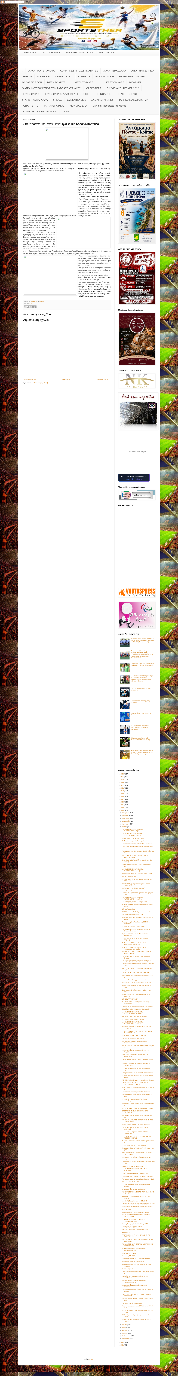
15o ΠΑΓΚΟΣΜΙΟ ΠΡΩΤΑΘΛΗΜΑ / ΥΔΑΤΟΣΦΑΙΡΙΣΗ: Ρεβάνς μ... (133, 830)
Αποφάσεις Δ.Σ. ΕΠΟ (128, 1256)
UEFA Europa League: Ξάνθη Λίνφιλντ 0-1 (135, 1145)
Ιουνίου (124, 1324)
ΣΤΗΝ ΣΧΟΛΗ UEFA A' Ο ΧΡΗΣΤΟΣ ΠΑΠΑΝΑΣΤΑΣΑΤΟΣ (133, 1220)
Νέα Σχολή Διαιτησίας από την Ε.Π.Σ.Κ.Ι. (134, 1201)
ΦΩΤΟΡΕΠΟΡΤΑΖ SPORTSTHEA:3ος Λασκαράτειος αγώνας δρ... (134, 943)
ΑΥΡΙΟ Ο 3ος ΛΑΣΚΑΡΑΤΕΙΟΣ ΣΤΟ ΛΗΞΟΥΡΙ (136, 983)
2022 (122, 785)
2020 (122, 791)
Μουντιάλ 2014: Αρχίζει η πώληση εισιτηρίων (136, 1124)
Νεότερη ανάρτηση (30, 379)
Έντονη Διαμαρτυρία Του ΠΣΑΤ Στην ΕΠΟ (135, 1224)
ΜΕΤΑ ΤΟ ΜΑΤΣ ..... (58, 82)
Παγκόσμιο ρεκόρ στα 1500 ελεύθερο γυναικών (137, 844)
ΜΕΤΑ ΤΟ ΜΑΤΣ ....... (86, 82)
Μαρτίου (125, 1333)
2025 (122, 777)
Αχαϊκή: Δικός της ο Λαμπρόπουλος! (133, 838)
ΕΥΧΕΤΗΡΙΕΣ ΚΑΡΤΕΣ (132, 76)
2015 (122, 804)
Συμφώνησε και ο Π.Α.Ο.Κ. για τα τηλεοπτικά (136, 1258)
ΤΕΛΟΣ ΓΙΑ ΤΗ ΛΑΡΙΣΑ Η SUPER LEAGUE (135, 972)
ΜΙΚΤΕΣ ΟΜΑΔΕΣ (113, 82)
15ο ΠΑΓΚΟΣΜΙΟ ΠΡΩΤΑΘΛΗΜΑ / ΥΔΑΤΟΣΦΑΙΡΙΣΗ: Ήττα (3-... (133, 870)
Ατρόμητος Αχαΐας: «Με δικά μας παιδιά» (134, 1016)
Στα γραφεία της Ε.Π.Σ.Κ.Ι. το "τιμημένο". (134, 1035)
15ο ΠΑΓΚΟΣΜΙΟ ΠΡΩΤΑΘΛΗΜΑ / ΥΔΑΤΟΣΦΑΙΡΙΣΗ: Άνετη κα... (133, 834)
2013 (122, 810)
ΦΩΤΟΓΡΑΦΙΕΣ (51, 52)
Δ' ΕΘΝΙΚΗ (43, 76)
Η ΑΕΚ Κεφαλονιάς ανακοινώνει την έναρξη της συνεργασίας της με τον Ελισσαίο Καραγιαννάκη (142, 752)
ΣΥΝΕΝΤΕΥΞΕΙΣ (76, 99)
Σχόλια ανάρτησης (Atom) (40, 383)
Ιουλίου (124, 827)
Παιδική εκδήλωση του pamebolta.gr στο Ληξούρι (137, 1006)
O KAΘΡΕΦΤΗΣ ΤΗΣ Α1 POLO (39, 111)
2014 (122, 807)
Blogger (91, 1359)
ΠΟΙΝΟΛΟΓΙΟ (104, 94)
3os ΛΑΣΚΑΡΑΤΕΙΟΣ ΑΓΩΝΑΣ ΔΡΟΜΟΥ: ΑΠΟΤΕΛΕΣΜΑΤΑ (135, 856)
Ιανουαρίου (126, 1338)
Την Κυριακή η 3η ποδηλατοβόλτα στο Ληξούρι (136, 961)
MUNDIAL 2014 (78, 105)
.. (22, 70)
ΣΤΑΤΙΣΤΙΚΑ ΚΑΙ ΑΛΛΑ (35, 99)
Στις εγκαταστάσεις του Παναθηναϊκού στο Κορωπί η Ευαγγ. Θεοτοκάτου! (142, 664)
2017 (122, 799)
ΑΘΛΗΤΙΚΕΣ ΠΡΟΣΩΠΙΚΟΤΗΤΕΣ (79, 70)
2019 (122, 793)
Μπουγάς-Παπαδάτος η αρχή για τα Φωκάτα (136, 980)
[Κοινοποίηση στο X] (30, 306)
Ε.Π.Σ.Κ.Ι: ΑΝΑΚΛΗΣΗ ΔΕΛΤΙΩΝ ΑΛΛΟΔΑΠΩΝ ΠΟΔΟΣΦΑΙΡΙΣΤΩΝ (136, 1137)
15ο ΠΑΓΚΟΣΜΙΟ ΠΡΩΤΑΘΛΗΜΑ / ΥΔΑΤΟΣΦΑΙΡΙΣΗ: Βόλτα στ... (133, 1012)
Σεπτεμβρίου (126, 821)
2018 (122, 796)
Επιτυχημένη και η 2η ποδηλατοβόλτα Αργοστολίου (138, 1073)
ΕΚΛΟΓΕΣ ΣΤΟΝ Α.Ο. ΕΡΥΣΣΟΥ (132, 1166)
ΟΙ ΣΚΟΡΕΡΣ (93, 88)
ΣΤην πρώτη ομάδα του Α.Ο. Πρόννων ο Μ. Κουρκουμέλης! (140, 738)
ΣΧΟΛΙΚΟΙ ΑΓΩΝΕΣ (102, 99)
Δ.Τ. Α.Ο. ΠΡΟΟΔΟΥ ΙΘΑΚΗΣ (131, 1182)
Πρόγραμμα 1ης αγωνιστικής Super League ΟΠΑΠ (138, 1179)
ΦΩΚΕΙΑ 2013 (126, 1209)
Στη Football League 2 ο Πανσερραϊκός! (134, 841)
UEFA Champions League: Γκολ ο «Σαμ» (135, 1173)
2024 (122, 779)
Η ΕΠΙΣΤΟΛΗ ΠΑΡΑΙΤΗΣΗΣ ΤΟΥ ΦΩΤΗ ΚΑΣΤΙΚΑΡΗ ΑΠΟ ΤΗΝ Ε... (135, 1083)
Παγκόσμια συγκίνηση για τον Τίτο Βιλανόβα (136, 1092)
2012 (122, 1342)
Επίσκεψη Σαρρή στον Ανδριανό (132, 1303)
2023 (122, 782)
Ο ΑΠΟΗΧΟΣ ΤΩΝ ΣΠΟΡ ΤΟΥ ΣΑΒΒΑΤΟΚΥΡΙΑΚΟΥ (51, 88)
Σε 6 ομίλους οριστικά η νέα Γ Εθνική (133, 926)
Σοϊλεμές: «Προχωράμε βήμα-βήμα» (133, 1038)
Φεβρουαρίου (126, 1336)
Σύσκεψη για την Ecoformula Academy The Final (137, 1176)
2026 (122, 774)
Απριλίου (125, 1330)
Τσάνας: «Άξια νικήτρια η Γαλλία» (132, 1227)
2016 (122, 802)
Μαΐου (124, 1327)
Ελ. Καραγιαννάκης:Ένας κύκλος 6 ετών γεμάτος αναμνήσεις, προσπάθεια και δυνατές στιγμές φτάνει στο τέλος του (142, 678)
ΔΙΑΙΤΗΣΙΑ (84, 76)
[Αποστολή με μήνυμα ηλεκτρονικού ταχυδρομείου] (25, 306)
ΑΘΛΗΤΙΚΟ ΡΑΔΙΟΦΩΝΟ (79, 52)
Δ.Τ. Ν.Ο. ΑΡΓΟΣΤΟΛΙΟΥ (130, 999)
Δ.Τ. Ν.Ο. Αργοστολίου (129, 876)
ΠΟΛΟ (120, 94)
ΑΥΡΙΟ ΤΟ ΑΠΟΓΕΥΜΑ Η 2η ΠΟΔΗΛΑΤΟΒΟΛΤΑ (137, 1108)
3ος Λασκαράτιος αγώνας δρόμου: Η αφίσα (135, 1212)
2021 (122, 788)
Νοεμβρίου (125, 815)
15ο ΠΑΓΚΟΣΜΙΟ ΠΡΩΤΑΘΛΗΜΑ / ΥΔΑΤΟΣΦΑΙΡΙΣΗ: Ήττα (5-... (133, 898)
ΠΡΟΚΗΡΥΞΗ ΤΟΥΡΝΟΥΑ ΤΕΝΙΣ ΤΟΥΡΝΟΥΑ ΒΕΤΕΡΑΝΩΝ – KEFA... (136, 1032)
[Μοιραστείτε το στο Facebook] (33, 306)
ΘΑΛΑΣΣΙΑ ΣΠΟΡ (32, 82)
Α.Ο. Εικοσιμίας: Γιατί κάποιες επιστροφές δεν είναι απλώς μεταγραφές (140, 727)
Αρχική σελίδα (29, 52)
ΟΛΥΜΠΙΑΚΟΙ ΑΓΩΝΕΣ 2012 (122, 88)
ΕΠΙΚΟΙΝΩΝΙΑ (107, 52)
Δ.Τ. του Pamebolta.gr (129, 909)
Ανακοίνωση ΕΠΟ (127, 1269)
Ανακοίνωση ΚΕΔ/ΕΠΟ (129, 1253)
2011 (122, 1345)
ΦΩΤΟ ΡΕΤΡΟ (30, 105)
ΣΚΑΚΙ (133, 94)
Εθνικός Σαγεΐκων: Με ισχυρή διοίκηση (134, 1189)
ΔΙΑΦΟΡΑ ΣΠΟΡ (104, 76)
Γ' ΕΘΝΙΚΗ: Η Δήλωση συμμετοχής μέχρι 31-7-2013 (138, 1203)
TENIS (66, 111)
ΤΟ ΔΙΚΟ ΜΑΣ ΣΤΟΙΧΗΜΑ (133, 99)
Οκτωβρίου (126, 818)
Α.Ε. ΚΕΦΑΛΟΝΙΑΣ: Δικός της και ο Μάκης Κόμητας (138, 1080)
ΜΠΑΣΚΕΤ (135, 82)
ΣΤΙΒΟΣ (57, 99)
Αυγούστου (126, 824)
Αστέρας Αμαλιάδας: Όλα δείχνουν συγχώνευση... (137, 873)
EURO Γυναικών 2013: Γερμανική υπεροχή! (136, 912)
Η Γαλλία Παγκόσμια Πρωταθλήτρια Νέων (135, 1229)
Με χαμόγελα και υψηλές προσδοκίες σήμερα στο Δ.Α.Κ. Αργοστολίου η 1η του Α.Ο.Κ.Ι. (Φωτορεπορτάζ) (142, 640)
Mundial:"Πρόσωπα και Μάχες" (110, 105)
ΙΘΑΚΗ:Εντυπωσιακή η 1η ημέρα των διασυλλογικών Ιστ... (134, 1249)
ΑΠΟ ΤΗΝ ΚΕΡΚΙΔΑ (142, 70)
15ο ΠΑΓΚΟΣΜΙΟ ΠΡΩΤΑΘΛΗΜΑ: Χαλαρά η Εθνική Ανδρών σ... (136, 930)
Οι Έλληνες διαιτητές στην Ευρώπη (133, 1019)
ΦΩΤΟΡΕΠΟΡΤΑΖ (54, 105)
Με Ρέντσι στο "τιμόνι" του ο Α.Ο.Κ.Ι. (133, 914)
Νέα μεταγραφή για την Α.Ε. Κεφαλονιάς (134, 902)
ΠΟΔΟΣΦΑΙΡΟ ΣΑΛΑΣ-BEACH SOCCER (67, 94)
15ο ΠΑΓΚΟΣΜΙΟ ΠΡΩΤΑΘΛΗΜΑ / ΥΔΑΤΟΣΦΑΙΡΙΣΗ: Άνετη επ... (133, 1022)
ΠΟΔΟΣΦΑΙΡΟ (30, 94)
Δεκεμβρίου (126, 813)
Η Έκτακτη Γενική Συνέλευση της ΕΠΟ (134, 1261)
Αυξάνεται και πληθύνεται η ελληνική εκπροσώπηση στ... (133, 889)
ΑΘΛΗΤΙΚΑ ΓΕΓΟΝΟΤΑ (41, 70)
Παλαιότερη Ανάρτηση (103, 379)
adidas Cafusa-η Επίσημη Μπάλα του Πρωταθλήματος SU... (134, 1281)
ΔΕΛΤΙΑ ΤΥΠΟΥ (64, 76)
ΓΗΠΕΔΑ (27, 76)
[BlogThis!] (28, 306)
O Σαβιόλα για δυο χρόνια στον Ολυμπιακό (135, 1009)
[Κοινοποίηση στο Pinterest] (35, 306)
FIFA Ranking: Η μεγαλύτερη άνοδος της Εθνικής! (137, 1206)
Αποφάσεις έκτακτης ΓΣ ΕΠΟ (131, 1232)
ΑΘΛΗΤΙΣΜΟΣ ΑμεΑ (114, 70)
